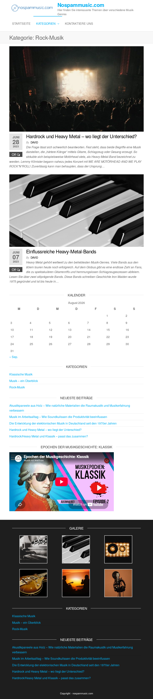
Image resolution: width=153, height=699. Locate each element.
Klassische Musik (20, 374)
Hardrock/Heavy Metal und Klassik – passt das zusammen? (48, 436)
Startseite (21, 23)
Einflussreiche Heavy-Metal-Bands (61, 251)
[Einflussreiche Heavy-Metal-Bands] (76, 210)
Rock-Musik (17, 387)
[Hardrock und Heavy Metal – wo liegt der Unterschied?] (76, 88)
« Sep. (13, 357)
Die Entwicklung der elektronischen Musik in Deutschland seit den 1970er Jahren (63, 423)
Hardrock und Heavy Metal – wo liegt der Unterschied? (81, 136)
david (34, 142)
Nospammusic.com (80, 5)
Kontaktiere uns (79, 23)
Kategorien (46, 23)
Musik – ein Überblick (23, 381)
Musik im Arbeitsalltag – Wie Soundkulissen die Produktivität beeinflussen (58, 417)
